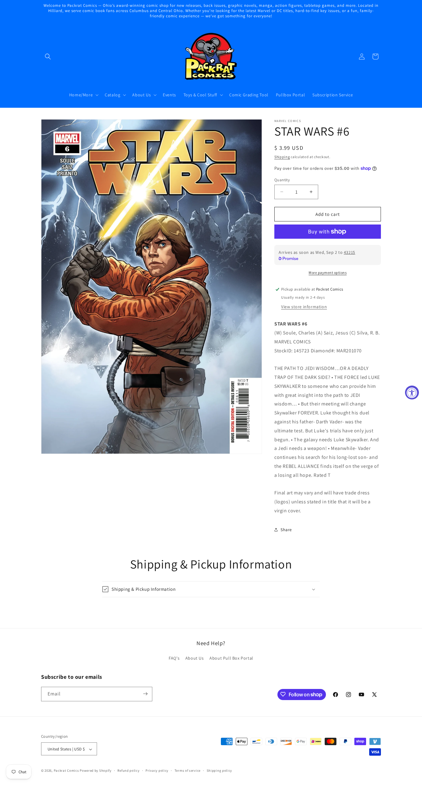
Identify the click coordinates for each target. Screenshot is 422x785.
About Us (194, 658)
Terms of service (187, 770)
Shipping (282, 156)
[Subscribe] (145, 693)
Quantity (282, 179)
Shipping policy (219, 770)
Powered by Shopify (96, 771)
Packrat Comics (66, 771)
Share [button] (286, 529)
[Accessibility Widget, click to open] (412, 393)
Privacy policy (157, 770)
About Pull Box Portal (231, 658)
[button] (48, 56)
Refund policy (128, 770)
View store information (304, 306)
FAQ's (174, 658)
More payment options (328, 272)
